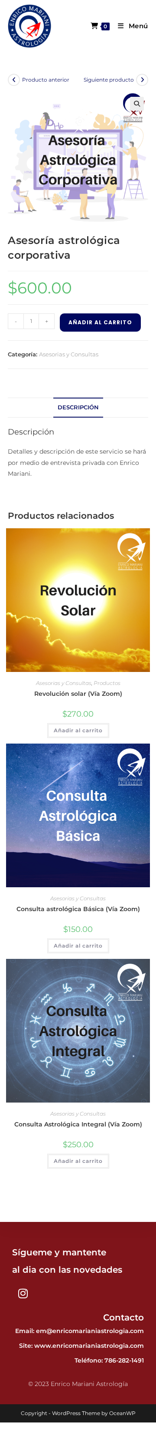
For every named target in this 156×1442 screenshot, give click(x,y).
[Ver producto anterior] (14, 80)
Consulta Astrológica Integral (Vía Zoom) (78, 1124)
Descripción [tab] (78, 407)
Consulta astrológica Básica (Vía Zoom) (78, 909)
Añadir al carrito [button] (78, 730)
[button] (137, 104)
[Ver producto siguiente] (142, 80)
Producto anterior (45, 79)
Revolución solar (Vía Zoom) (78, 694)
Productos (107, 683)
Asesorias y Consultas (68, 354)
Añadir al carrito (100, 322)
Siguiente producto (109, 79)
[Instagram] (23, 1293)
